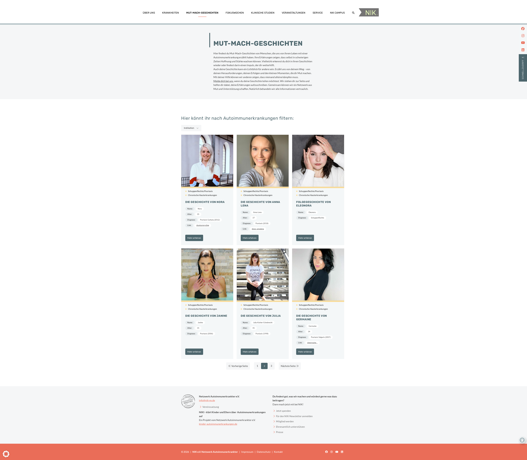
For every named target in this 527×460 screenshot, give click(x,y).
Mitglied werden (285, 421)
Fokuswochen (235, 12)
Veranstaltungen (293, 12)
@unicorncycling (202, 225)
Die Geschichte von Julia (261, 315)
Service (318, 12)
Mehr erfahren (194, 238)
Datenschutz (263, 451)
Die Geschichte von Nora (205, 202)
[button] (353, 13)
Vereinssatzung (210, 406)
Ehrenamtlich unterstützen (290, 426)
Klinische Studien (262, 12)
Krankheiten (170, 12)
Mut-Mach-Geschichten (202, 12)
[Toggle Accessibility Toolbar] (522, 440)
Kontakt (278, 451)
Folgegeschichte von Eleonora (313, 203)
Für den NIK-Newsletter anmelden (294, 416)
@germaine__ (312, 343)
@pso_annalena (258, 229)
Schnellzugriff (523, 69)
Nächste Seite (288, 365)
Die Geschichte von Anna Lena (260, 203)
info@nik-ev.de (207, 400)
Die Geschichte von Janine (206, 315)
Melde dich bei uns (223, 81)
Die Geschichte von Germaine (311, 317)
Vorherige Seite (239, 365)
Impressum (247, 451)
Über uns (149, 12)
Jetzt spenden (283, 410)
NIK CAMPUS (337, 12)
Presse (279, 432)
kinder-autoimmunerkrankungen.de (218, 423)
